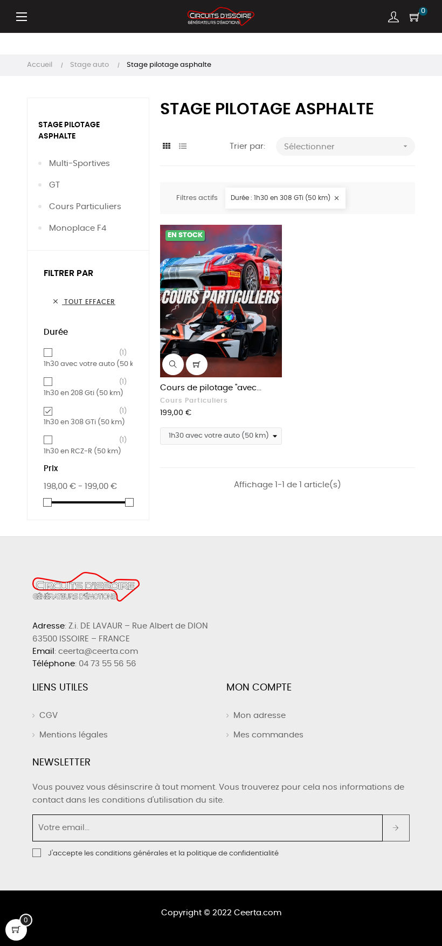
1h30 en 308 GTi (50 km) (84, 421)
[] (197, 364)
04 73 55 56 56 (107, 664)
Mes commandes (268, 735)
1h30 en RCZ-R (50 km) (82, 450)
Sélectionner (347, 146)
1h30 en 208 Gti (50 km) (83, 392)
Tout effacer (83, 301)
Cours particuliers (85, 207)
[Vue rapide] (173, 364)
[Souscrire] (396, 827)
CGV (48, 716)
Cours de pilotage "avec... (210, 388)
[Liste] (183, 147)
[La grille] (167, 147)
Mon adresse (259, 716)
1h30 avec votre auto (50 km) (94, 363)
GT (54, 185)
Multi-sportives (79, 164)
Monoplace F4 (77, 228)
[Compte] (393, 17)
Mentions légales (73, 735)
